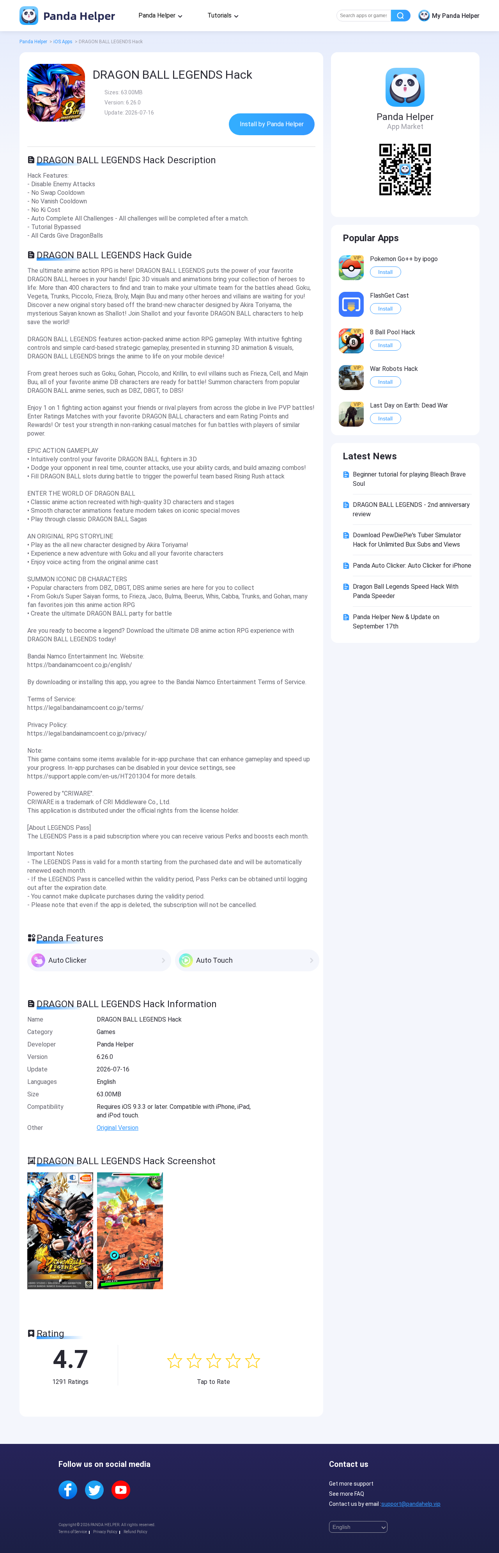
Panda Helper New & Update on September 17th (396, 621)
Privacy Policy (105, 1532)
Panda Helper (78, 15)
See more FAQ (346, 1494)
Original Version (117, 1127)
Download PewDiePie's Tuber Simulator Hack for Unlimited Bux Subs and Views (407, 539)
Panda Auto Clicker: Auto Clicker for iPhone (412, 565)
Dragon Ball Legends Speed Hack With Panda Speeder (405, 591)
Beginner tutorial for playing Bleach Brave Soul (409, 479)
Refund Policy (135, 1532)
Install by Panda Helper (272, 124)
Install (385, 272)
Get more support (351, 1484)
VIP (357, 258)
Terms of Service (72, 1532)
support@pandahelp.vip (411, 1504)
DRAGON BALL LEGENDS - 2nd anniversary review (411, 509)
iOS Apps (63, 41)
